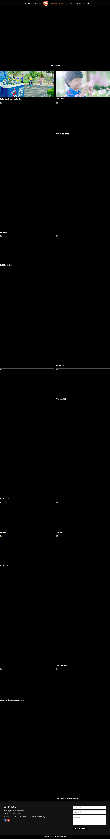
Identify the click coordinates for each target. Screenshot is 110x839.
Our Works (28, 3)
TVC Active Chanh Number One (11, 99)
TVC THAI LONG (61, 665)
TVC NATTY (4, 566)
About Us (37, 3)
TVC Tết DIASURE (62, 134)
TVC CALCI (60, 532)
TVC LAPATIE (61, 399)
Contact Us (80, 3)
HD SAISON (60, 365)
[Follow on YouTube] (88, 3)
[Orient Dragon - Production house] (55, 3)
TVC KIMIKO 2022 (6, 265)
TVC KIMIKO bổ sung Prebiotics (67, 798)
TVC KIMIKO (60, 98)
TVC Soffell (4, 232)
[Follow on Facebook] (86, 3)
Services (72, 3)
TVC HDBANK (5, 498)
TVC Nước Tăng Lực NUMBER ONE (12, 700)
